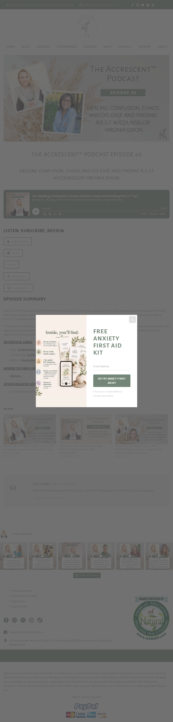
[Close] (132, 319)
